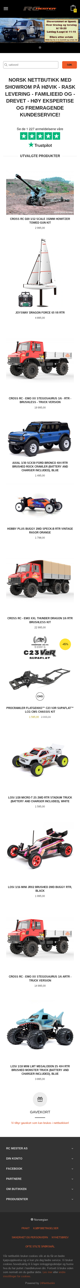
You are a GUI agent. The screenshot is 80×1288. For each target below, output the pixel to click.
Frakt (26, 1228)
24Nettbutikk (47, 1283)
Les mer (47, 1272)
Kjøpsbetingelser (45, 1228)
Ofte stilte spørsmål (40, 1246)
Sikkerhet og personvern (30, 1237)
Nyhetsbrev (60, 1237)
